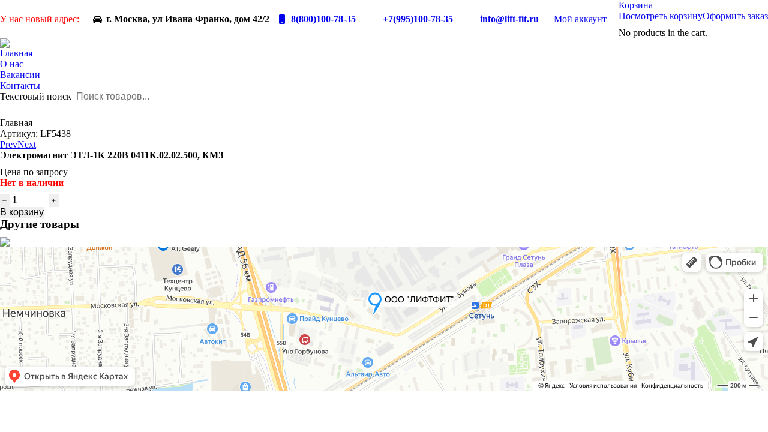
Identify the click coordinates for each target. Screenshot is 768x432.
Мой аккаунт (580, 19)
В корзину (22, 212)
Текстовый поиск (35, 96)
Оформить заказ (735, 16)
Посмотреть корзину (661, 16)
